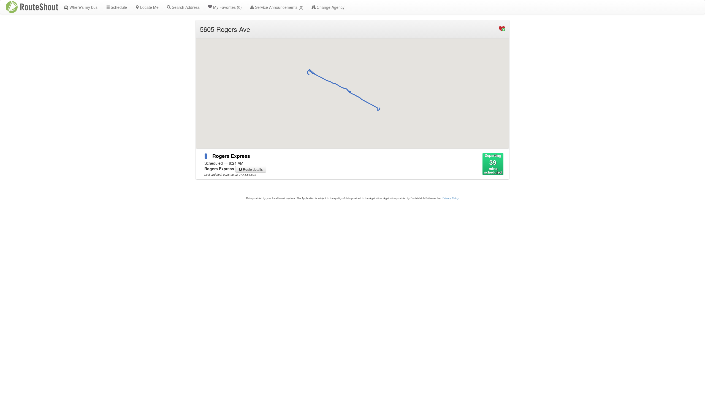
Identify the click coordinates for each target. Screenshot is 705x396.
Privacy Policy (451, 198)
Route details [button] (252, 169)
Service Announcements (278, 7)
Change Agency (330, 7)
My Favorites (227, 7)
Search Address (185, 7)
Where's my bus (82, 7)
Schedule (118, 7)
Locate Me (149, 7)
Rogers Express (231, 156)
